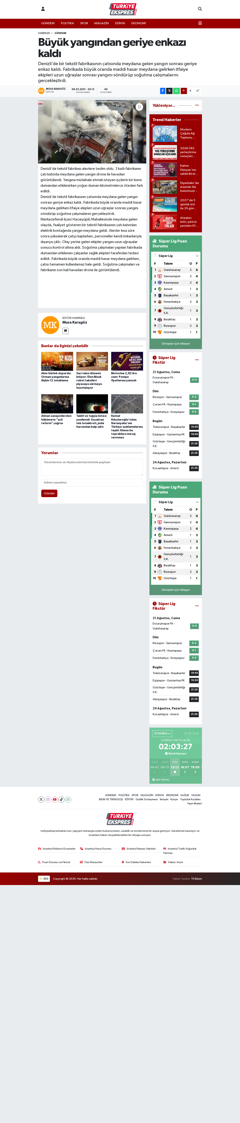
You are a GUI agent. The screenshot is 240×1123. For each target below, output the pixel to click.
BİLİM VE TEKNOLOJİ (111, 799)
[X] (41, 799)
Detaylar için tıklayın (176, 343)
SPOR (84, 23)
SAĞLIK (184, 795)
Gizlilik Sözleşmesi (147, 799)
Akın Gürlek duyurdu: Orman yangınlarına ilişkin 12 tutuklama (56, 377)
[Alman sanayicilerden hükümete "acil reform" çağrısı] (57, 403)
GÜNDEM (48, 23)
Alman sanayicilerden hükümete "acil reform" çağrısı (56, 419)
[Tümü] (197, 105)
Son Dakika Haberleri (138, 862)
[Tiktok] (61, 799)
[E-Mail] (65, 331)
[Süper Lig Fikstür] (197, 360)
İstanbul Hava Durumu (98, 848)
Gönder (49, 493)
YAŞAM (195, 795)
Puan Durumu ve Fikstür (56, 862)
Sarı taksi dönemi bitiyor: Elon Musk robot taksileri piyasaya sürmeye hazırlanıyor (89, 380)
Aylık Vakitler (162, 779)
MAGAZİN (101, 23)
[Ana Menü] (200, 23)
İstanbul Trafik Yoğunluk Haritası (179, 850)
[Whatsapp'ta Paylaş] (176, 91)
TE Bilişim (196, 878)
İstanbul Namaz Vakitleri (141, 848)
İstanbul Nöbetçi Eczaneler (59, 848)
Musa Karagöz (74, 322)
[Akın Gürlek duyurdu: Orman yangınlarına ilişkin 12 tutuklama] (57, 361)
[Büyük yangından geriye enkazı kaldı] (92, 131)
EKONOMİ (138, 23)
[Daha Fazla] (184, 91)
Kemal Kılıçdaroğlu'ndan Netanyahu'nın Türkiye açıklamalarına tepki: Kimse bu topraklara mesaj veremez (127, 426)
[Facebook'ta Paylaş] (162, 91)
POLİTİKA (67, 23)
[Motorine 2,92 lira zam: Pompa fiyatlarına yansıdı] (127, 361)
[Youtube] (55, 799)
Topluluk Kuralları (190, 799)
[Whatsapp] (68, 799)
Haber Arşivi (175, 862)
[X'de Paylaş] (169, 91)
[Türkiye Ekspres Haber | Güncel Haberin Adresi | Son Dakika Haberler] (123, 9)
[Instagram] (48, 799)
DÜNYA (120, 23)
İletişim (164, 799)
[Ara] (200, 9)
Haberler (44, 33)
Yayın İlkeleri (194, 803)
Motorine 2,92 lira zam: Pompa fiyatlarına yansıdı (124, 377)
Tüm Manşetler (93, 862)
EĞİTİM (129, 799)
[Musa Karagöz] (50, 325)
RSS (45, 878)
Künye (174, 799)
